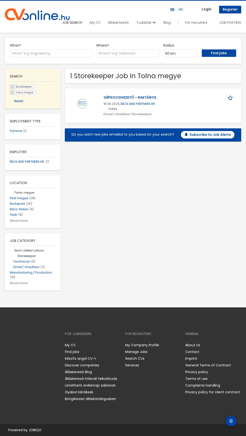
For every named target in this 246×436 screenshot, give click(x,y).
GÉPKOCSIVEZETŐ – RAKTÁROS (130, 97)
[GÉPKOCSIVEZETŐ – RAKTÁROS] (82, 103)
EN (172, 9)
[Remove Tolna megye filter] (12, 193)
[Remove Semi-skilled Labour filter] (12, 250)
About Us (192, 345)
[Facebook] (8, 345)
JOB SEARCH (72, 22)
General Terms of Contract (208, 365)
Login (206, 9)
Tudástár (144, 22)
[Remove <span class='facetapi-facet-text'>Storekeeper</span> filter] (12, 87)
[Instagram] (16, 345)
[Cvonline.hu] (37, 14)
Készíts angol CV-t (80, 358)
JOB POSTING (230, 22)
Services (132, 365)
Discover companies (82, 365)
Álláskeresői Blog (78, 372)
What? (15, 45)
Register (230, 9)
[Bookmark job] (231, 97)
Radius (168, 45)
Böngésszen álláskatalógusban (90, 398)
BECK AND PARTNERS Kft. (138, 104)
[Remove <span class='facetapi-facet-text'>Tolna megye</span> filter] (12, 92)
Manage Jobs (136, 351)
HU (181, 9)
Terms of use (196, 378)
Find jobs (72, 351)
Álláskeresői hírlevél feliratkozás (91, 378)
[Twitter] (31, 345)
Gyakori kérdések (79, 392)
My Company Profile (142, 345)
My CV (95, 22)
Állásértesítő (118, 22)
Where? (102, 45)
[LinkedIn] (24, 345)
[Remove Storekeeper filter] (15, 256)
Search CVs (134, 358)
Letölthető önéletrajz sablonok (90, 385)
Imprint (191, 358)
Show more (19, 221)
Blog (167, 22)
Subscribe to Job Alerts (210, 134)
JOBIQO (35, 430)
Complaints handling (202, 385)
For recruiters (196, 22)
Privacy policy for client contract (212, 392)
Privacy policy (196, 372)
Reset (19, 101)
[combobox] (51, 53)
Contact (192, 351)
